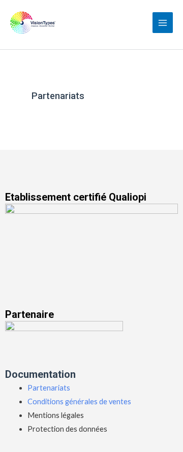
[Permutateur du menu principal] (162, 22)
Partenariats (48, 387)
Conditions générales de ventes (79, 401)
